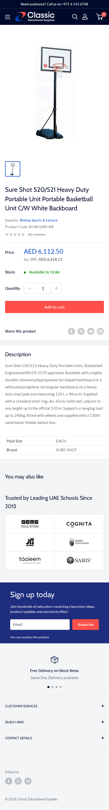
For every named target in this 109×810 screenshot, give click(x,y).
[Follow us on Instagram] (18, 781)
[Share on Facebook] (71, 331)
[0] (100, 17)
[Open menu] (7, 17)
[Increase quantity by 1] (56, 288)
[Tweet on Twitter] (90, 331)
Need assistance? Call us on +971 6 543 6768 (54, 4)
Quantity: (13, 288)
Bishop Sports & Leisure (38, 220)
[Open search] (75, 17)
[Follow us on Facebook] (8, 781)
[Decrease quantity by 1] (29, 288)
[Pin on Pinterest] (81, 331)
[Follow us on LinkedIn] (27, 781)
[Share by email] (100, 331)
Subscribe (86, 624)
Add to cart (54, 306)
